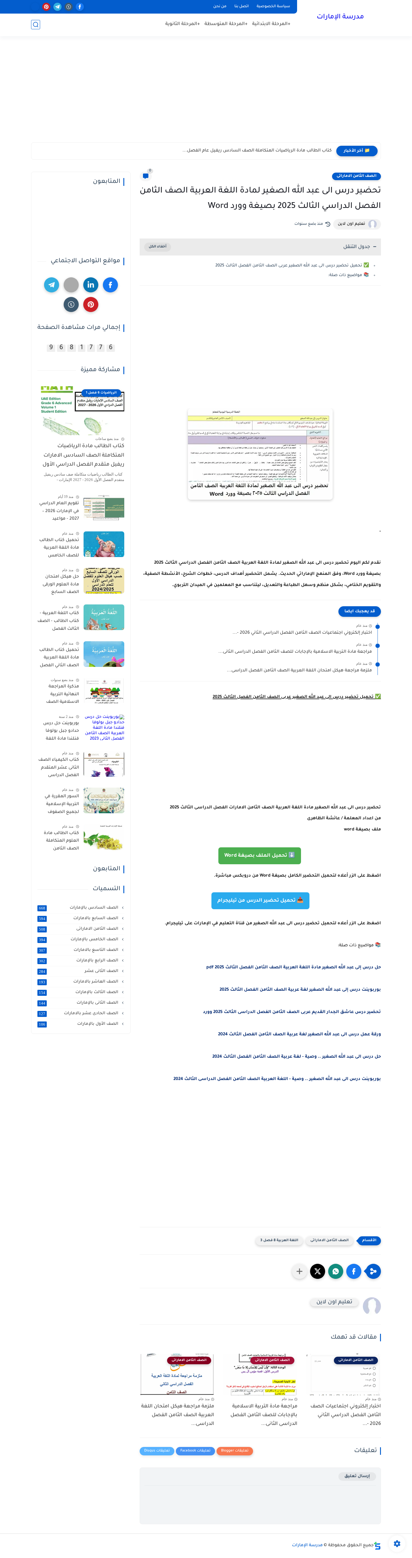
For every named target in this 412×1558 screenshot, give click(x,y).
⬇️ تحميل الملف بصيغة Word (259, 856)
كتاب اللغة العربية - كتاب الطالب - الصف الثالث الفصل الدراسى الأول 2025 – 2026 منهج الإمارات (58, 622)
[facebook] (80, 7)
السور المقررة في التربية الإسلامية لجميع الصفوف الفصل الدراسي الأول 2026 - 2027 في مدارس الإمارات (58, 805)
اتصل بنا (241, 7)
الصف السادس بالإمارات (79, 908)
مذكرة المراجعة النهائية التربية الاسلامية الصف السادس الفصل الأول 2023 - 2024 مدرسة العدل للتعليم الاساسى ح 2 (59, 695)
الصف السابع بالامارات (79, 918)
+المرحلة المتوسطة (226, 24)
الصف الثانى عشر (79, 971)
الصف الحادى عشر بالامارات (79, 1013)
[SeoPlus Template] (377, 1546)
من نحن (220, 7)
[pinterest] (46, 7)
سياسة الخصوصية (273, 7)
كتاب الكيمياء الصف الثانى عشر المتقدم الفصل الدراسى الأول (58, 769)
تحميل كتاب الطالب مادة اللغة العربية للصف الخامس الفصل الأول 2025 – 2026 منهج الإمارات (59, 549)
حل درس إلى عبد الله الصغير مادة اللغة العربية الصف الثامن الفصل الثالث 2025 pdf (293, 967)
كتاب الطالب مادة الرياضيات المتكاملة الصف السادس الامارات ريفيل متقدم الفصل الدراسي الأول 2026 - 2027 (83, 457)
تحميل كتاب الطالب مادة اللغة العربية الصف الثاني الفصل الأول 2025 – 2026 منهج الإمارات (59, 659)
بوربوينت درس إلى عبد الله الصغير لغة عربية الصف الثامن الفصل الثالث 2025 (300, 990)
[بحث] (35, 24)
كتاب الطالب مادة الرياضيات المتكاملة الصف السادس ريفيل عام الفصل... (257, 150)
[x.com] (35, 7)
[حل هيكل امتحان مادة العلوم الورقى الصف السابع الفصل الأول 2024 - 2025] (104, 581)
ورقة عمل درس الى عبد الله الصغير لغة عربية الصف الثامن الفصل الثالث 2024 (299, 1034)
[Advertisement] (206, 95)
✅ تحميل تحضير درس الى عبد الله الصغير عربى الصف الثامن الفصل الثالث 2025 (292, 265)
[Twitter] (71, 284)
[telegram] (57, 7)
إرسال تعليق (357, 1476)
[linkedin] (90, 284)
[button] (353, 1271)
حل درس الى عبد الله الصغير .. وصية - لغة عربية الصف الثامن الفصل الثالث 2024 (296, 1057)
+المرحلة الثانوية (182, 24)
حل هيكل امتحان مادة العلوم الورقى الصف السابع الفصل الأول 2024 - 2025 (59, 586)
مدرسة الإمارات (340, 17)
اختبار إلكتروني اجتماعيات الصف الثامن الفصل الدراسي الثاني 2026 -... (302, 633)
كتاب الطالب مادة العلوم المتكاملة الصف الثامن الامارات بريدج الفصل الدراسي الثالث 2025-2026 (61, 842)
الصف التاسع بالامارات (79, 950)
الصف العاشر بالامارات (79, 982)
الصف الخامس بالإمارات (79, 939)
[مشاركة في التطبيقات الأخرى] (299, 1271)
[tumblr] (69, 7)
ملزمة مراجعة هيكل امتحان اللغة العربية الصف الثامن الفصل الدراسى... (299, 670)
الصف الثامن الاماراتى (356, 176)
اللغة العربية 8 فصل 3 (279, 1241)
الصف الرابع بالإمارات (79, 960)
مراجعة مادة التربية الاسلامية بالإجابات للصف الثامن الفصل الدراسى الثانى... (295, 652)
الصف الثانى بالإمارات (79, 1003)
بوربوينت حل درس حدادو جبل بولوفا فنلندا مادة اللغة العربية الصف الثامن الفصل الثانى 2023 (58, 732)
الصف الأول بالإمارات (79, 1024)
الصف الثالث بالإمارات (79, 992)
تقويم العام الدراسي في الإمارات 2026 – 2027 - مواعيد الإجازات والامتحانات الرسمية (59, 512)
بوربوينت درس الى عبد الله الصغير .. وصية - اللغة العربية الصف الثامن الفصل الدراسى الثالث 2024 (277, 1079)
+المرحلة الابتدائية (271, 24)
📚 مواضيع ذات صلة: (348, 275)
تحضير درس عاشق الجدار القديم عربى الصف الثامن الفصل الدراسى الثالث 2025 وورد (292, 1012)
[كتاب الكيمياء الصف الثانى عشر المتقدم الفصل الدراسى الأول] (104, 764)
